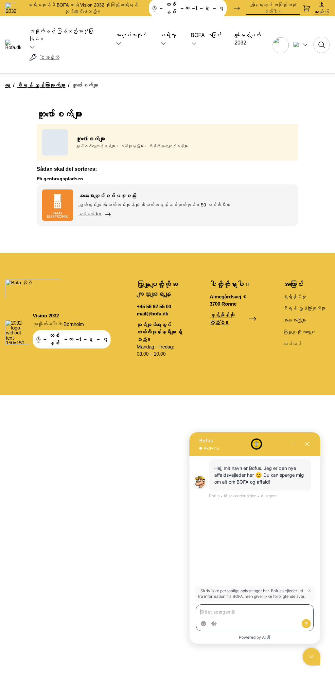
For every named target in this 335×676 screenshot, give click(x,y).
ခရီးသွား (168, 35)
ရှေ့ (7, 85)
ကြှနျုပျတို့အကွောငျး (299, 332)
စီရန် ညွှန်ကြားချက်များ (41, 85)
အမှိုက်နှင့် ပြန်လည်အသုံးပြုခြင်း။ (61, 35)
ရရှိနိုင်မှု (294, 296)
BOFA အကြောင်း (206, 35)
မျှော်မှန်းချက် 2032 (248, 38)
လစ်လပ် (292, 344)
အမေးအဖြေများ (294, 320)
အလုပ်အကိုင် (131, 35)
